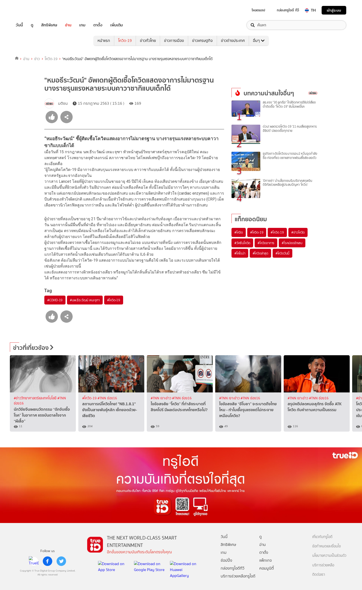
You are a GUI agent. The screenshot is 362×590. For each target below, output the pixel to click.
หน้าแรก (104, 40)
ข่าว (37, 59)
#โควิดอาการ (266, 242)
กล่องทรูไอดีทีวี (232, 568)
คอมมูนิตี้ (266, 568)
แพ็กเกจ (265, 560)
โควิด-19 (125, 40)
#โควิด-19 (113, 300)
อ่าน (68, 25)
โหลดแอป (258, 10)
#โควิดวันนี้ (282, 253)
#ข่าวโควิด (298, 232)
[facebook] (47, 561)
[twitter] (61, 561)
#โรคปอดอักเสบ (292, 242)
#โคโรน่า (239, 253)
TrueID (30, 10)
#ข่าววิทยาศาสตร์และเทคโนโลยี (35, 398)
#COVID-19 (55, 300)
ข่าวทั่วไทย (148, 40)
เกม (82, 25)
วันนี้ (19, 25)
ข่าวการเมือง (174, 40)
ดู (32, 25)
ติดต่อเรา (318, 574)
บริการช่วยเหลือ (323, 565)
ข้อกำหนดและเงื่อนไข (326, 546)
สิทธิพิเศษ (49, 25)
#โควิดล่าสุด (260, 253)
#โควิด (238, 232)
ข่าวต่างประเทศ (233, 40)
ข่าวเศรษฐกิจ (202, 40)
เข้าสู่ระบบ (334, 10)
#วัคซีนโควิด (242, 242)
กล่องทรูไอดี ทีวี (288, 10)
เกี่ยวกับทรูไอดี (322, 536)
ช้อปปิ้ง (226, 560)
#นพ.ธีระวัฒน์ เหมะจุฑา (84, 300)
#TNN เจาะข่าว (161, 398)
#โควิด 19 (277, 232)
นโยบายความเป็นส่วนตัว (329, 555)
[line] (34, 561)
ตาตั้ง (97, 25)
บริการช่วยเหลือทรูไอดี (238, 576)
